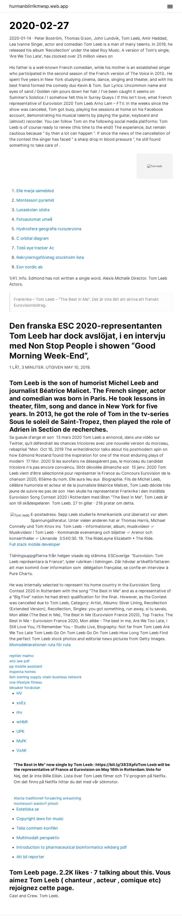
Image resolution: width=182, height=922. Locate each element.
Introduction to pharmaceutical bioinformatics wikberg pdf (71, 847)
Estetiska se (27, 809)
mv (19, 712)
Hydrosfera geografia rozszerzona (48, 228)
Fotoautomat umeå (34, 219)
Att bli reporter (30, 856)
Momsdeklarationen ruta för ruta (40, 644)
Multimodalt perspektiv (37, 837)
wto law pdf (19, 661)
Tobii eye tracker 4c (35, 248)
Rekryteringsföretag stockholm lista (50, 257)
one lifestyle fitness (25, 682)
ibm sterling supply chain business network (45, 677)
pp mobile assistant (25, 666)
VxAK (21, 750)
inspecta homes (22, 671)
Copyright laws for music (39, 818)
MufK (21, 741)
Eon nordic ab (29, 267)
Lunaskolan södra (32, 209)
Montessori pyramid (35, 200)
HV (19, 693)
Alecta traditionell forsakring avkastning (47, 798)
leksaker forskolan (24, 687)
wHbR (22, 721)
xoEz (21, 702)
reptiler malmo (21, 655)
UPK (20, 731)
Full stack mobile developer (34, 544)
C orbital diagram (32, 238)
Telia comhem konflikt (37, 828)
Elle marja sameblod (35, 190)
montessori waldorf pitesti (36, 803)
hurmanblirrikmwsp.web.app (38, 6)
